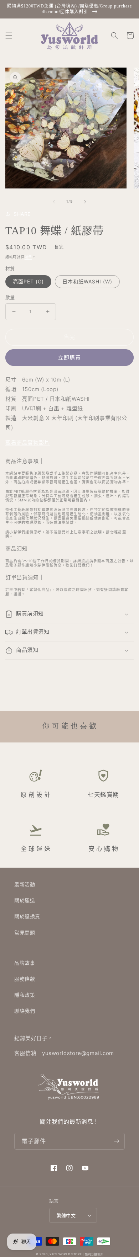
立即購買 (69, 357)
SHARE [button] (22, 214)
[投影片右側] (85, 201)
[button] (9, 35)
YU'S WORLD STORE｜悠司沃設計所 (76, 1254)
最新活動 (24, 884)
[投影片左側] (54, 201)
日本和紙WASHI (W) (87, 281)
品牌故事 (24, 963)
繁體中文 (66, 1215)
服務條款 (24, 979)
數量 (10, 297)
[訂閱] (116, 1141)
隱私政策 (24, 995)
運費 (28, 257)
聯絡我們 (24, 1011)
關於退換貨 (27, 916)
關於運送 (24, 900)
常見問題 (24, 933)
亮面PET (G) (28, 281)
